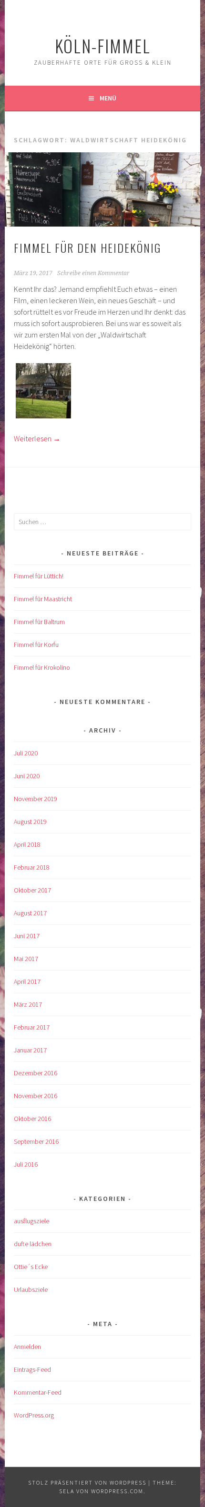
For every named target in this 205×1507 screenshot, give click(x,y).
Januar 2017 (30, 1050)
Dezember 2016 (35, 1073)
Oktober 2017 (32, 890)
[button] (43, 392)
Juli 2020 (26, 753)
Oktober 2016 (32, 1118)
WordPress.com (117, 1491)
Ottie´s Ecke (31, 1266)
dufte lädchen (32, 1243)
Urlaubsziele (31, 1289)
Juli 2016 (26, 1164)
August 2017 (30, 913)
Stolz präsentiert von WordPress (87, 1482)
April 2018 (27, 844)
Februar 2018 (32, 867)
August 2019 (30, 821)
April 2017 (27, 981)
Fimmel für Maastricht (43, 599)
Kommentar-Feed (38, 1392)
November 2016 (35, 1095)
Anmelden (27, 1346)
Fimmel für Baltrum (39, 621)
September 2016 (36, 1141)
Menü (108, 98)
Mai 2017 (26, 958)
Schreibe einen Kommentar (93, 273)
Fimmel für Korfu (36, 644)
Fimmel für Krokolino (42, 667)
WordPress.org (34, 1415)
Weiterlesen (37, 438)
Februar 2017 (32, 1027)
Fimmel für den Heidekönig (87, 247)
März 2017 (28, 1004)
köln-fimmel (103, 45)
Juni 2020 (27, 776)
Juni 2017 (27, 936)
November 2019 (35, 798)
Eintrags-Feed (32, 1369)
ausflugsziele (31, 1221)
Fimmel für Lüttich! (38, 576)
